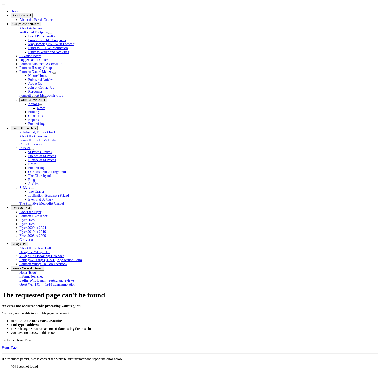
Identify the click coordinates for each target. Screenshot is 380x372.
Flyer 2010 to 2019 (32, 232)
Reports (33, 120)
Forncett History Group (35, 68)
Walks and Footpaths (33, 32)
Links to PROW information (48, 48)
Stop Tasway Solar (33, 99)
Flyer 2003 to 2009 (32, 235)
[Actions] (40, 105)
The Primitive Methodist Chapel (41, 203)
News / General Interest (27, 268)
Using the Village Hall (34, 252)
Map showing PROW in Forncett (51, 44)
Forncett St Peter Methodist (38, 140)
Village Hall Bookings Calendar (41, 256)
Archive (33, 183)
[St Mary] (32, 188)
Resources (35, 91)
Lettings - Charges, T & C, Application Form (50, 260)
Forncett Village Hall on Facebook (43, 264)
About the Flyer (30, 212)
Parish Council (21, 15)
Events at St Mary (40, 199)
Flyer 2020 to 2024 (32, 228)
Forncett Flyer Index (33, 216)
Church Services (30, 144)
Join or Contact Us (41, 87)
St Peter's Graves (40, 152)
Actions (33, 104)
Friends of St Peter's (42, 156)
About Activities (30, 28)
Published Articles (40, 79)
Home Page (10, 347)
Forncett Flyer (21, 207)
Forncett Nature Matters (35, 72)
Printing (33, 112)
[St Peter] (32, 149)
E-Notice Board (30, 56)
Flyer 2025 (27, 224)
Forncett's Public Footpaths (47, 40)
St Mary (25, 187)
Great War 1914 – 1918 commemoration (47, 284)
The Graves (36, 191)
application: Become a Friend (48, 195)
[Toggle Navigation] (3, 4)
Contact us (35, 116)
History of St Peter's (42, 160)
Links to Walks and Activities (48, 52)
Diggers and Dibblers (34, 60)
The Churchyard (39, 176)
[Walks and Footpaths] (50, 33)
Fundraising (36, 124)
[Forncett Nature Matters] (54, 73)
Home (15, 11)
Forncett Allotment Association (40, 64)
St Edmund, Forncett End (37, 132)
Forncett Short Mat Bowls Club (41, 95)
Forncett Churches (24, 128)
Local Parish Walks (41, 36)
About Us (35, 83)
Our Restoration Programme (47, 172)
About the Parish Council (37, 20)
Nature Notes (37, 75)
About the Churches (33, 136)
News (41, 108)
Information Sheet (31, 276)
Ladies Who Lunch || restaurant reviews (46, 280)
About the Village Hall (35, 248)
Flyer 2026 (27, 220)
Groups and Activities (26, 24)
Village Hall (19, 244)
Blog (31, 180)
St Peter (24, 148)
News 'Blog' (28, 272)
